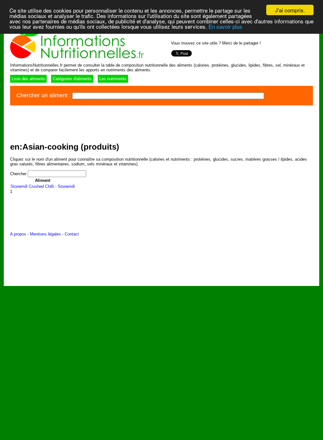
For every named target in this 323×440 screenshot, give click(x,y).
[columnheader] (42, 180)
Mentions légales (45, 234)
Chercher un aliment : (44, 95)
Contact (72, 234)
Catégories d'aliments (72, 78)
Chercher (19, 173)
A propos (18, 234)
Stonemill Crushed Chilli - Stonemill (42, 186)
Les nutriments (112, 78)
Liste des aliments (28, 78)
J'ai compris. (290, 10)
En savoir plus (225, 26)
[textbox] (168, 95)
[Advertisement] (125, 123)
